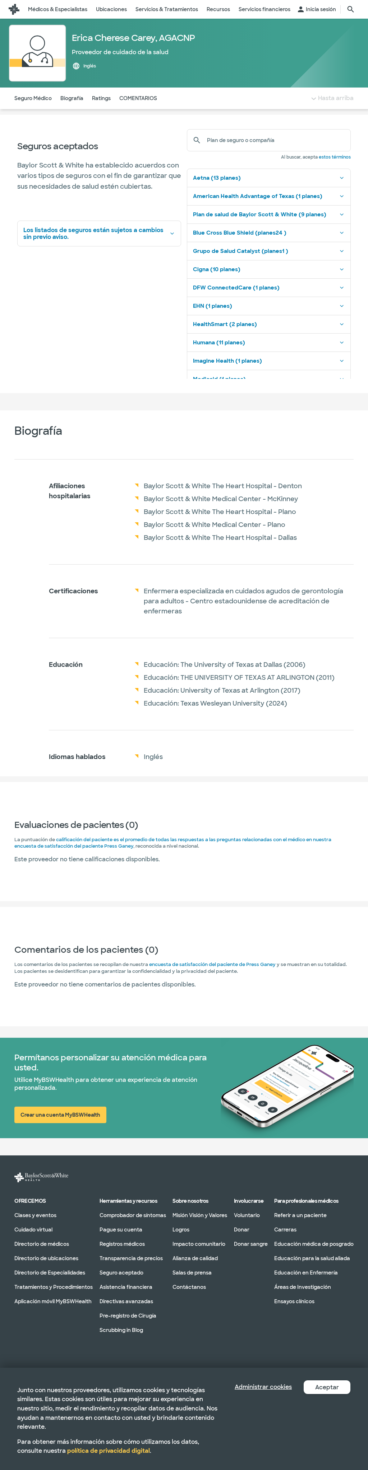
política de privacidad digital (108, 1451)
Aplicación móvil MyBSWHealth (53, 1301)
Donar (241, 1229)
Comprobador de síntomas (133, 1215)
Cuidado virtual (33, 1229)
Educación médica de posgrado (314, 1243)
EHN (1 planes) (212, 306)
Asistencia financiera (126, 1286)
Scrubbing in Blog (121, 1330)
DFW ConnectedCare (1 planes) (236, 287)
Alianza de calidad (195, 1258)
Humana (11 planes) (219, 342)
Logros (180, 1229)
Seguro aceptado (121, 1272)
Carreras (285, 1229)
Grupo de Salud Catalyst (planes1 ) (240, 251)
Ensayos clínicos (294, 1301)
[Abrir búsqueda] (350, 9)
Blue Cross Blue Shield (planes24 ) (239, 233)
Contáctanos (189, 1286)
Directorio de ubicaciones (46, 1258)
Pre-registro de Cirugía (128, 1315)
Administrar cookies (263, 1387)
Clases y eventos (35, 1215)
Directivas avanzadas (126, 1301)
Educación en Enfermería (306, 1272)
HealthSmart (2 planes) (225, 324)
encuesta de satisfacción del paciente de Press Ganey (212, 964)
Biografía (71, 98)
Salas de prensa (192, 1272)
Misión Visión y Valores (199, 1215)
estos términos (335, 157)
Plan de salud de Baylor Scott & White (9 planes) (259, 214)
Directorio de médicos (41, 1243)
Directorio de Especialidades (49, 1272)
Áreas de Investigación (302, 1286)
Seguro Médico (33, 98)
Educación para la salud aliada (312, 1258)
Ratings (101, 98)
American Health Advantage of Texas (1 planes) (257, 196)
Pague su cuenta (121, 1229)
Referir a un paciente (300, 1215)
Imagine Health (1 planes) (227, 361)
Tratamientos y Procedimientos (53, 1286)
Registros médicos (122, 1243)
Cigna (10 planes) (216, 269)
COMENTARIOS (138, 98)
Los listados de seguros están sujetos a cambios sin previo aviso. (93, 233)
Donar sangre (251, 1243)
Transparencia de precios (131, 1258)
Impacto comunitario (198, 1243)
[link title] (14, 9)
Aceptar (327, 1387)
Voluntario (247, 1215)
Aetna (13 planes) (217, 178)
